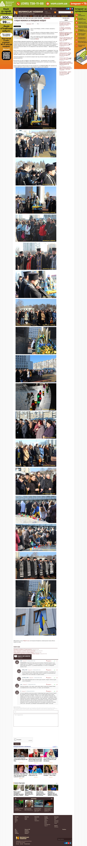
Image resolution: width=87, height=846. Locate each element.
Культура (35, 16)
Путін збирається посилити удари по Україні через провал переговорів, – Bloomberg (65, 68)
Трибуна (64, 829)
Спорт (41, 16)
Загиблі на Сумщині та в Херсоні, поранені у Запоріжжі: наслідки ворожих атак (65, 44)
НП (28, 16)
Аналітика (20, 18)
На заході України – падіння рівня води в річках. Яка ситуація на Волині (65, 73)
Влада (26, 818)
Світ (15, 821)
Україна (16, 820)
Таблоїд (45, 16)
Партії (26, 819)
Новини (15, 16)
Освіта (45, 819)
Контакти (21, 843)
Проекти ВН (49, 16)
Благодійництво (47, 824)
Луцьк (16, 818)
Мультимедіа (33, 798)
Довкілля (46, 820)
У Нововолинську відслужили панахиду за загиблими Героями (26, 653)
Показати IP (25, 660)
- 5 (56, 670)
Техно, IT (46, 825)
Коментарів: (28, 23)
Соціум (46, 816)
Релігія (45, 823)
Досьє (32, 18)
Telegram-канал (26, 640)
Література (56, 820)
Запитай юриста (47, 18)
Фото (24, 18)
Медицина (46, 818)
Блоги (29, 18)
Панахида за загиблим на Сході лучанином (23, 649)
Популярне (40, 18)
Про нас (17, 843)
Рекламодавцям (27, 843)
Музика (55, 818)
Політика (20, 16)
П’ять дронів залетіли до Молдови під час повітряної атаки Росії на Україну (65, 23)
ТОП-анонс (56, 826)
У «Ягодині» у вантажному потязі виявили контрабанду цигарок (65, 28)
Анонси (35, 18)
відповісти (49, 661)
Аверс (71, 16)
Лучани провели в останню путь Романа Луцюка (24, 652)
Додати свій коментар (24, 656)
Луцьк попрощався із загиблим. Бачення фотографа (24, 650)
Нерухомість (37, 820)
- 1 (56, 661)
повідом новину (64, 16)
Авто (38, 16)
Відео (27, 18)
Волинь (16, 819)
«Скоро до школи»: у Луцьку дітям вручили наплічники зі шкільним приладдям (65, 54)
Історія (55, 823)
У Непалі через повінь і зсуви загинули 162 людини (65, 58)
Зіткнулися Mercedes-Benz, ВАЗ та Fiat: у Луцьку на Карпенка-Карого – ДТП (66, 39)
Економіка (25, 16)
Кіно (55, 819)
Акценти (54, 16)
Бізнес (36, 819)
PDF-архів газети (66, 18)
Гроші (36, 818)
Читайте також (17, 647)
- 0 (56, 677)
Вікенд (45, 821)
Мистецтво (56, 821)
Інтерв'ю (16, 18)
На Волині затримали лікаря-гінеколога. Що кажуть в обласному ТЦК (28, 809)
